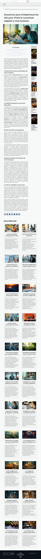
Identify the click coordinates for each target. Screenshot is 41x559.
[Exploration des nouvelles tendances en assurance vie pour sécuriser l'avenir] (12, 375)
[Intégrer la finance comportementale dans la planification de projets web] (29, 494)
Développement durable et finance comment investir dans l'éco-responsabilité (29, 354)
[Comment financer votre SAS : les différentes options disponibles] (12, 524)
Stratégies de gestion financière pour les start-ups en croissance (12, 502)
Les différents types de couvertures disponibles (15, 50)
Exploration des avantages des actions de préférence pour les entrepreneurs (11, 442)
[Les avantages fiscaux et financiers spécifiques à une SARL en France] (29, 434)
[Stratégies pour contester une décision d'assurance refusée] (29, 405)
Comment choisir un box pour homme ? (33, 94)
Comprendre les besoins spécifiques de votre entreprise (16, 49)
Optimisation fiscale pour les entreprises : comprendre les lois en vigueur (12, 413)
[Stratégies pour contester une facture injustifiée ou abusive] (29, 375)
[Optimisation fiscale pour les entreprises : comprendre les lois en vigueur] (12, 405)
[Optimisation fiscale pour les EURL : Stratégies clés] (29, 287)
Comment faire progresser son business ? (33, 62)
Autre (21, 557)
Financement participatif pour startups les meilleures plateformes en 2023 (11, 354)
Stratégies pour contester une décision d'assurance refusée (29, 413)
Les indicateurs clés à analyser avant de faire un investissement (29, 532)
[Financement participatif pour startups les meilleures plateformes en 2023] (12, 346)
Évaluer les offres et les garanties (16, 52)
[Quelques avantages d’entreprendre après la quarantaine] (34, 119)
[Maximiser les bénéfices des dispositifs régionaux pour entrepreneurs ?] (29, 258)
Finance (8, 8)
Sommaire (16, 47)
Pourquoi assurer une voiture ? (33, 78)
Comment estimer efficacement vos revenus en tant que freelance (12, 325)
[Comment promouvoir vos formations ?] (34, 102)
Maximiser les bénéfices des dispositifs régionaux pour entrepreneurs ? (29, 266)
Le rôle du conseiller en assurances (15, 55)
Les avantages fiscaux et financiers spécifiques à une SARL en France (29, 442)
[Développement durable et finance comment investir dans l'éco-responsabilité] (29, 346)
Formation (20, 553)
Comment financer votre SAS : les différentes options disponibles (12, 532)
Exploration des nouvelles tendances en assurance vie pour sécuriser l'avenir (11, 383)
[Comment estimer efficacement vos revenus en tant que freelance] (12, 317)
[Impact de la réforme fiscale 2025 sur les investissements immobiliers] (29, 228)
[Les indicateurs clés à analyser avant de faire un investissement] (29, 524)
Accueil (4, 8)
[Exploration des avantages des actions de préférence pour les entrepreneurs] (12, 434)
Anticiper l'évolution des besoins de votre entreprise (15, 53)
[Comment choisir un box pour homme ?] (34, 86)
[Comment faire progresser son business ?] (34, 53)
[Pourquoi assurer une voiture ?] (34, 71)
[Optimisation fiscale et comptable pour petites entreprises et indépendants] (29, 317)
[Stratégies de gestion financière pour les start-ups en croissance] (12, 494)
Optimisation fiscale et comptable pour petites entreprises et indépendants (29, 325)
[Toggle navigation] (4, 4)
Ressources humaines (20, 554)
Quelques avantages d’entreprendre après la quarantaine (34, 127)
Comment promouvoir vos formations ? (33, 110)
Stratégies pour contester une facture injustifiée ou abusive (29, 383)
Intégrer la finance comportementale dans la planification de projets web (29, 502)
